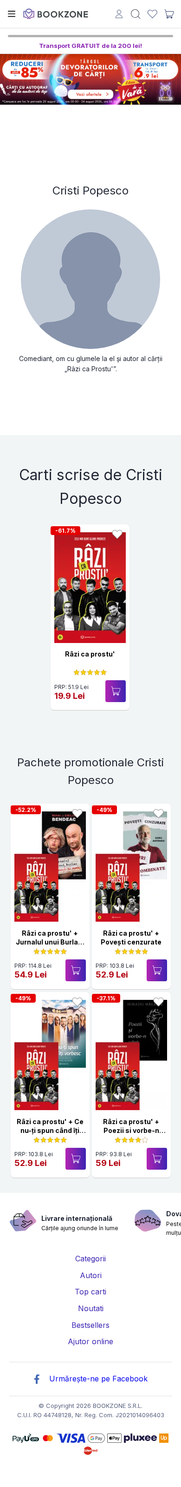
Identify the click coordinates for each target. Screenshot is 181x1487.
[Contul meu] (119, 15)
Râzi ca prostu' (90, 654)
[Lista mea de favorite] (152, 14)
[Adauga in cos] (115, 691)
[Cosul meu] (169, 14)
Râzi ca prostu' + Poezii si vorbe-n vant (131, 1131)
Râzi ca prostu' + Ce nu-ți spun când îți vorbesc (50, 1131)
